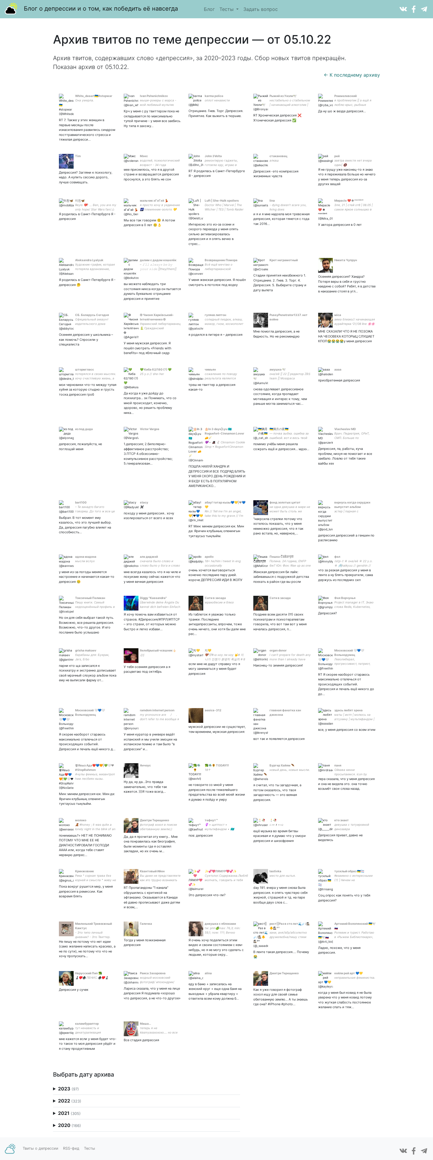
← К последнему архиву (352, 75)
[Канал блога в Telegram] (423, 8)
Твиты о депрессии (40, 1148)
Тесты (227, 9)
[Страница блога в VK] (403, 8)
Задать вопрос (260, 9)
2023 (68, 1089)
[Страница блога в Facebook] (413, 8)
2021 (69, 1113)
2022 (69, 1101)
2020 (69, 1125)
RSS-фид (71, 1148)
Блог (209, 9)
